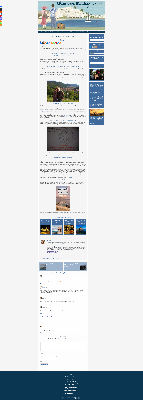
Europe (49, 31)
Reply (41, 283)
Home (42, 31)
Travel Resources (80, 31)
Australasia (72, 31)
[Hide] (0, 27)
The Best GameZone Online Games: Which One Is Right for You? (71, 387)
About (86, 31)
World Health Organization (68, 116)
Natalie (43, 287)
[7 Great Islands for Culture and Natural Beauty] (81, 229)
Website (41, 359)
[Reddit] (45, 43)
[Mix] (52, 43)
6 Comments (63, 40)
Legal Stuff (100, 31)
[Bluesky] (58, 43)
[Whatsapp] (54, 43)
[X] (43, 43)
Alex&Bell (49, 240)
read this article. (69, 177)
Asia (62, 31)
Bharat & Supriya (45, 276)
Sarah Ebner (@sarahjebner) (48, 316)
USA (53, 31)
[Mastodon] (49, 43)
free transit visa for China (70, 62)
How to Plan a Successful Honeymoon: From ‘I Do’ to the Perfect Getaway (72, 392)
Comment (42, 341)
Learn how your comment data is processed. (62, 368)
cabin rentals (59, 105)
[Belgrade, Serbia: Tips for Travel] (45, 229)
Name (41, 353)
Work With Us (93, 31)
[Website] (56, 252)
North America (56, 258)
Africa (66, 31)
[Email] (57, 252)
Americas (58, 31)
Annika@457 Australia (46, 327)
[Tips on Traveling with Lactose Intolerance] (69, 229)
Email (41, 356)
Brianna (43, 307)
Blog (46, 31)
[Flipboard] (56, 43)
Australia (48, 258)
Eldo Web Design (78, 398)
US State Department (58, 55)
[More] (60, 43)
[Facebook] (41, 43)
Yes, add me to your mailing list (47, 361)
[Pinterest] (1, 16)
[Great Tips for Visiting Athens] (57, 229)
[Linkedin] (47, 43)
